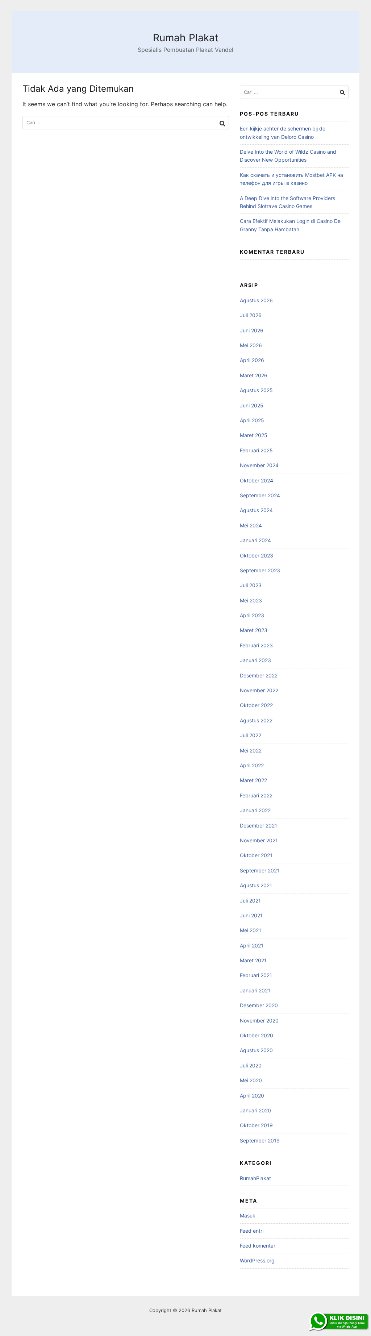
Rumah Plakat (185, 38)
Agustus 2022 (256, 720)
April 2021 (251, 945)
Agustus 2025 (256, 390)
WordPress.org (257, 1260)
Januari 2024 (255, 540)
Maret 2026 (253, 375)
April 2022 (252, 765)
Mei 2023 (251, 600)
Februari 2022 (256, 795)
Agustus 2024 (256, 510)
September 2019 (260, 1140)
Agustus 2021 (256, 885)
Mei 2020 (251, 1080)
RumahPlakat (255, 1178)
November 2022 (259, 690)
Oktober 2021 (256, 855)
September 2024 (260, 495)
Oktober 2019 (256, 1125)
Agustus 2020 (256, 1050)
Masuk (247, 1215)
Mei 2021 (250, 930)
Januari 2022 (255, 810)
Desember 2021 (258, 825)
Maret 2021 (253, 960)
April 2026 (252, 360)
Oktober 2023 (256, 555)
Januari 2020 (255, 1110)
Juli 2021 (250, 900)
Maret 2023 (253, 630)
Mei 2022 (251, 750)
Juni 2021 (251, 915)
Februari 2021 (256, 975)
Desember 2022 (259, 675)
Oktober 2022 (256, 705)
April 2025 (252, 420)
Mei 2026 (251, 345)
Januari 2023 (255, 660)
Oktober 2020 (256, 1035)
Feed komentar (257, 1245)
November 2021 (259, 840)
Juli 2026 (251, 315)
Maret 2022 (253, 780)
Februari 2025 (256, 450)
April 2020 (252, 1095)
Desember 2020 (259, 1005)
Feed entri (251, 1231)
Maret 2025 (253, 435)
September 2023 (260, 570)
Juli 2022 (250, 735)
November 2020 (259, 1020)
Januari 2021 (255, 990)
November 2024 (259, 465)
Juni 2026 (251, 330)
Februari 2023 (256, 645)
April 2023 (252, 615)
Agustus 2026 (256, 300)
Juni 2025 (251, 405)
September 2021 (259, 870)
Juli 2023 (251, 585)
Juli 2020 (251, 1065)
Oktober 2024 (256, 480)
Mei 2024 (251, 525)
